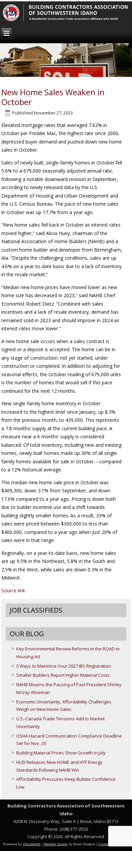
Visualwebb (32, 844)
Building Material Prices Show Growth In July (61, 753)
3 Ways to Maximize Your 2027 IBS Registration (63, 666)
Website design (56, 844)
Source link (13, 590)
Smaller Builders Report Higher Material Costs (63, 675)
